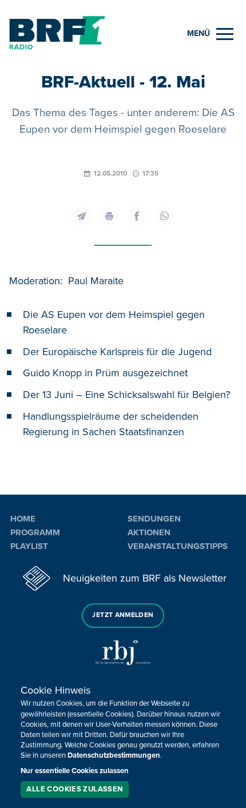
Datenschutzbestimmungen (114, 755)
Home (22, 519)
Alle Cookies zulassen (74, 789)
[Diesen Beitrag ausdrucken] (109, 216)
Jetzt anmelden (122, 615)
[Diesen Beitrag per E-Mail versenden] (82, 216)
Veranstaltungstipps (178, 546)
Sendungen (154, 519)
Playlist (29, 546)
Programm (35, 532)
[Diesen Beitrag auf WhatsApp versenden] (164, 216)
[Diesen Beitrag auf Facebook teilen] (137, 216)
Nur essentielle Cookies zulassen (75, 770)
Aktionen (149, 532)
